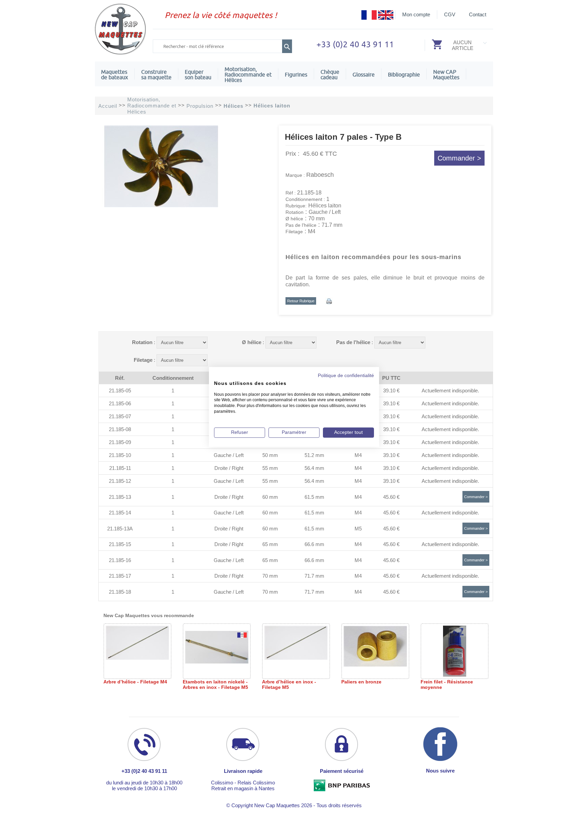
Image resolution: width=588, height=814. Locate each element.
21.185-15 (120, 544)
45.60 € (391, 497)
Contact (477, 14)
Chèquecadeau (330, 74)
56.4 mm (314, 468)
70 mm (270, 576)
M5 (358, 528)
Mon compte (416, 14)
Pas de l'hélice (353, 342)
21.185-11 (120, 468)
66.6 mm (314, 544)
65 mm (270, 544)
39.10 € (391, 390)
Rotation (142, 342)
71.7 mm (314, 576)
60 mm (270, 497)
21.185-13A (120, 528)
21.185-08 (120, 429)
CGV (449, 14)
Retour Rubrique (300, 301)
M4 (358, 455)
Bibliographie (404, 74)
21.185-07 (120, 416)
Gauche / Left (229, 455)
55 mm (270, 468)
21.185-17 (120, 576)
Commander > (459, 158)
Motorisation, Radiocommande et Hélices (248, 74)
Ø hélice (251, 342)
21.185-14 (120, 512)
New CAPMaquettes (446, 74)
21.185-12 (120, 481)
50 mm (270, 455)
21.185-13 (120, 497)
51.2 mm (314, 455)
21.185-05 (120, 390)
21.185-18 (120, 592)
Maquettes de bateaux (114, 74)
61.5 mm (314, 497)
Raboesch (320, 174)
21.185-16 (120, 560)
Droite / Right (228, 468)
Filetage (143, 360)
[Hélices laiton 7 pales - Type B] (160, 205)
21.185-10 (120, 455)
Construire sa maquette (156, 74)
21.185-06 (120, 403)
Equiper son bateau (198, 74)
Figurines (296, 74)
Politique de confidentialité (346, 375)
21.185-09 (120, 442)
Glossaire (364, 74)
